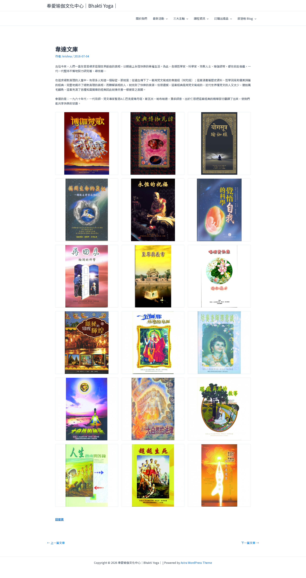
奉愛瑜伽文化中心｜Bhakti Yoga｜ (82, 5)
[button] (166, 18)
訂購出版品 (221, 18)
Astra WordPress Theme (196, 562)
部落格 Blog (245, 18)
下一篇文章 (250, 542)
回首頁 (59, 519)
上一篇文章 (56, 542)
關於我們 (141, 18)
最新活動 (158, 18)
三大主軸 (179, 18)
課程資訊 (199, 18)
